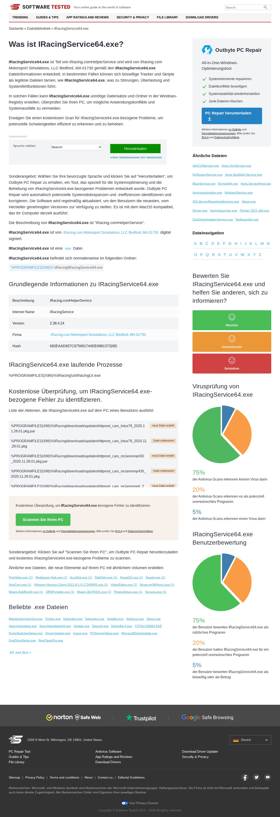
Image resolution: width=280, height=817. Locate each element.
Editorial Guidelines (131, 777)
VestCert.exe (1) (20, 584)
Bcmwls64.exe (228, 183)
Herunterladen (135, 149)
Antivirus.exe (135, 619)
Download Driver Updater (200, 751)
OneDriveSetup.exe (22, 640)
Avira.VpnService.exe (236, 165)
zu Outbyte (114, 157)
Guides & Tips (47, 17)
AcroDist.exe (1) (81, 577)
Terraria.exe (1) (155, 592)
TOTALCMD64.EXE (148, 626)
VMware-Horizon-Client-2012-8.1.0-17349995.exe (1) (71, 584)
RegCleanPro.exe (50, 640)
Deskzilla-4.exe (121, 626)
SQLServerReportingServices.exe (215, 201)
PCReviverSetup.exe (104, 633)
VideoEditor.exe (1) (124, 584)
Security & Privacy (133, 17)
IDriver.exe (199, 210)
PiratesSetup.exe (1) (128, 592)
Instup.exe (80, 633)
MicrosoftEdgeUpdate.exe (139, 633)
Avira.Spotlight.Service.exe (243, 174)
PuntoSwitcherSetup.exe (26, 633)
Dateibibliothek (39, 28)
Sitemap (14, 777)
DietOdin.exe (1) (106, 577)
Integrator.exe (72, 619)
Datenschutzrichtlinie (154, 157)
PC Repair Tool (19, 751)
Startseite (16, 28)
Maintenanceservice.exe (25, 619)
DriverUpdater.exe (57, 633)
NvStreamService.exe (207, 174)
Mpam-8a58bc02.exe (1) (26, 592)
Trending (20, 17)
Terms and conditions (64, 777)
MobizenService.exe (239, 192)
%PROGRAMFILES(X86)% (32, 267)
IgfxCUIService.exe (205, 165)
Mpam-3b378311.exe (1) (94, 592)
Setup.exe (154, 619)
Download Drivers (202, 17)
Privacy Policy (34, 777)
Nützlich (232, 325)
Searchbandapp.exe (23, 626)
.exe (68, 248)
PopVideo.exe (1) (21, 577)
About (88, 777)
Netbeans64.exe (247, 219)
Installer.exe (115, 619)
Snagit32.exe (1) (131, 577)
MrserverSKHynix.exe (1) (157, 584)
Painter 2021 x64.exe (254, 210)
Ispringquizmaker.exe (207, 192)
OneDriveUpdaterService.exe (212, 219)
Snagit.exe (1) (155, 577)
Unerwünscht (232, 347)
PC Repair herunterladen (228, 113)
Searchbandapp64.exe (55, 626)
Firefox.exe (53, 619)
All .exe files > (20, 652)
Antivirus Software (108, 751)
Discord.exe (100, 626)
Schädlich (231, 368)
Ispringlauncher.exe (223, 210)
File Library (167, 17)
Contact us (105, 777)
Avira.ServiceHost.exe (256, 183)
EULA (143, 157)
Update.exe (81, 626)
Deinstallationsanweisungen (129, 157)
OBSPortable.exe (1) (60, 592)
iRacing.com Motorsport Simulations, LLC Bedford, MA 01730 (110, 232)
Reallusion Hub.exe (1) (51, 577)
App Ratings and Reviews (87, 17)
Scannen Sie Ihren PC (43, 519)
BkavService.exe (203, 183)
